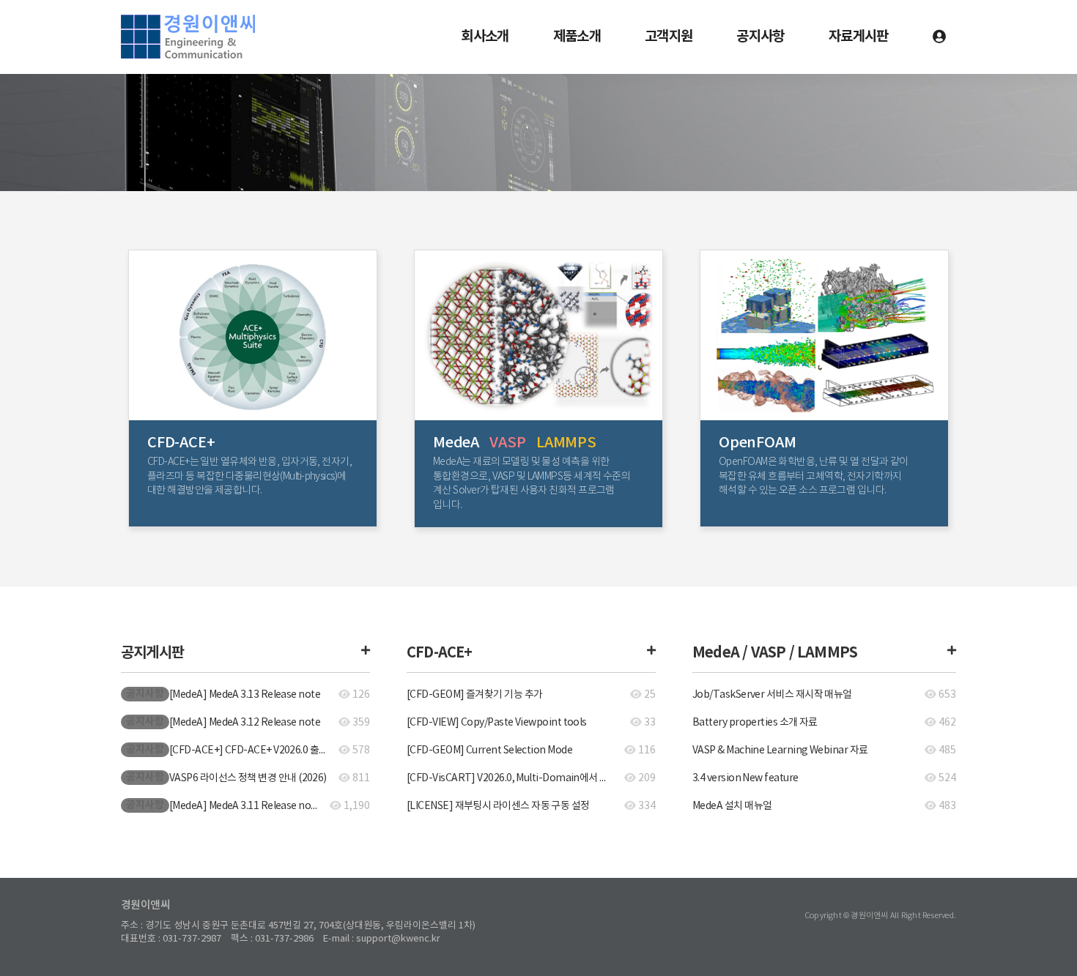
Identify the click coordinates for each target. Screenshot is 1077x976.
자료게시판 (859, 36)
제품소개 (577, 36)
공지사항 (760, 36)
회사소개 (484, 36)
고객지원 (668, 36)
